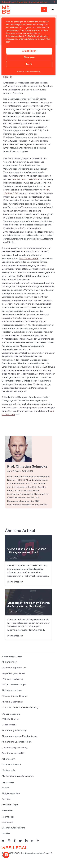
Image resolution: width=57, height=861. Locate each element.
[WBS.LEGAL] (6, 9)
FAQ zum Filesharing (12, 678)
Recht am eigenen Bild (13, 753)
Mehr (29, 64)
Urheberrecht (9, 724)
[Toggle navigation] (52, 9)
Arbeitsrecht (8, 758)
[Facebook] (14, 840)
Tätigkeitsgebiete (11, 793)
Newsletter (7, 810)
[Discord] (32, 840)
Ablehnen (29, 57)
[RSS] (38, 840)
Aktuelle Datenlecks (12, 701)
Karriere (6, 798)
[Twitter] (20, 840)
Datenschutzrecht (11, 764)
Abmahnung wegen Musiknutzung (19, 736)
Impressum (7, 822)
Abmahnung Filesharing (14, 730)
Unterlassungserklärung (14, 747)
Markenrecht (9, 770)
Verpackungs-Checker (13, 673)
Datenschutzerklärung (13, 827)
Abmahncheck (9, 661)
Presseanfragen (10, 804)
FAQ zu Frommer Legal (14, 684)
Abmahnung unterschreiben (16, 741)
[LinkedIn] (26, 840)
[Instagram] (8, 840)
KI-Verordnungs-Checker (15, 696)
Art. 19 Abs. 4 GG (29, 258)
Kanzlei (5, 787)
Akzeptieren (29, 50)
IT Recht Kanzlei (10, 719)
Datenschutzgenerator (14, 667)
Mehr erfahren (15, 581)
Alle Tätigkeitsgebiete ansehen (18, 776)
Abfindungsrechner (12, 690)
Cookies (6, 833)
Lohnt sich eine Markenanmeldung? (20, 707)
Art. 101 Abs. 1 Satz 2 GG (25, 179)
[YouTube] (3, 840)
